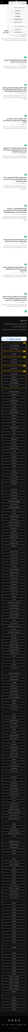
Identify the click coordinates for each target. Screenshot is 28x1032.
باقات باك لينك (14, 498)
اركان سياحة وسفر (14, 386)
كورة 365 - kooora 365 (14, 894)
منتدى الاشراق (14, 519)
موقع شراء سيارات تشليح (14, 809)
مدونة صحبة (14, 475)
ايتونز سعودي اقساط (14, 569)
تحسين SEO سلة (14, 363)
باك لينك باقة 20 (14, 685)
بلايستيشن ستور (14, 641)
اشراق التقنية (14, 394)
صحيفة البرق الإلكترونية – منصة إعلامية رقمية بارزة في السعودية (15, 329)
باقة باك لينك (14, 360)
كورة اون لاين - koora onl (14, 889)
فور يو (14, 620)
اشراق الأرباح (14, 484)
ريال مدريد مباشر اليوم (14, 841)
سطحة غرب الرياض (14, 792)
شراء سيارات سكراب (14, 803)
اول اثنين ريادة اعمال (14, 345)
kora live (14, 906)
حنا (14, 659)
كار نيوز (14, 424)
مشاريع (14, 703)
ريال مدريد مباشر (14, 726)
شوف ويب (14, 406)
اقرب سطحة (14, 797)
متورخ (14, 433)
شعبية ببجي (14, 635)
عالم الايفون (14, 415)
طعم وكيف (14, 463)
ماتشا (14, 662)
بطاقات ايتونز (14, 638)
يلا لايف (14, 836)
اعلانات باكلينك (14, 709)
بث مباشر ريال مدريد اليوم (14, 833)
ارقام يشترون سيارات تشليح (14, 812)
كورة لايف (14, 909)
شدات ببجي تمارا (14, 554)
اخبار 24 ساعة (14, 540)
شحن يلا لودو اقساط (14, 572)
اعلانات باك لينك (14, 706)
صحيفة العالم (14, 546)
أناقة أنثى (14, 430)
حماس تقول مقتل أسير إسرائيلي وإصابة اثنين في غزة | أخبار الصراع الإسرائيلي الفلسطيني (15, 269)
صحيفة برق (14, 377)
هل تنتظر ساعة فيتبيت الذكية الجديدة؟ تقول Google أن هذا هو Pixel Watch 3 (15, 240)
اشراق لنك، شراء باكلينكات (14, 501)
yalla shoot (14, 717)
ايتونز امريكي (14, 566)
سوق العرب (14, 682)
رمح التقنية (14, 457)
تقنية (25, 57)
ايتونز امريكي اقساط (14, 614)
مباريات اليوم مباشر (14, 720)
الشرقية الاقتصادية (14, 412)
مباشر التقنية (14, 472)
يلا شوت (14, 714)
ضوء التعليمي (14, 374)
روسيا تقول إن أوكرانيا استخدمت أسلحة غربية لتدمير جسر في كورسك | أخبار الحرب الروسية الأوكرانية (15, 179)
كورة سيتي (14, 827)
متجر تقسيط (14, 584)
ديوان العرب (14, 700)
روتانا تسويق (14, 439)
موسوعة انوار (14, 481)
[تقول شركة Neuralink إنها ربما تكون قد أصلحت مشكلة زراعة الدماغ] (14, 50)
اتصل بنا (3, 1024)
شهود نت (14, 466)
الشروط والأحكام (19, 1024)
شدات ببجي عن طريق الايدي (14, 602)
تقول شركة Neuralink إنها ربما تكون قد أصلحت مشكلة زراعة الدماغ (15, 61)
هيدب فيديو (14, 454)
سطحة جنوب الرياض (14, 795)
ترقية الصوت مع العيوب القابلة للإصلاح (20, 327)
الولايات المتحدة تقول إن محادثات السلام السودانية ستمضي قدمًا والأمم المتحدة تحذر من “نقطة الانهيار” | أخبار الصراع (14, 298)
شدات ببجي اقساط (14, 551)
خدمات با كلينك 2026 (14, 694)
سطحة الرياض (14, 777)
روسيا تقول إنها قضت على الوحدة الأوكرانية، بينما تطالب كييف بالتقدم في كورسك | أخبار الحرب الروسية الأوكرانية (15, 210)
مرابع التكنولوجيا (14, 400)
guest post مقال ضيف (14, 679)
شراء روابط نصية (14, 495)
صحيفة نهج (14, 421)
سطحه (14, 780)
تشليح (14, 800)
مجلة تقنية (14, 531)
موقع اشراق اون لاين (14, 383)
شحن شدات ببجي (14, 623)
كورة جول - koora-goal (14, 865)
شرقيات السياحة (14, 478)
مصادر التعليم (14, 528)
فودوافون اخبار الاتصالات (14, 507)
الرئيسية (25, 1024)
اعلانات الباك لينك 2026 (14, 522)
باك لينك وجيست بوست (14, 525)
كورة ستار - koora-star (14, 862)
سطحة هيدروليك (14, 786)
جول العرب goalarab (14, 830)
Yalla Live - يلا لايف (14, 886)
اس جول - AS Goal (14, 897)
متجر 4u (14, 599)
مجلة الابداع (14, 442)
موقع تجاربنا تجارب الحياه (14, 697)
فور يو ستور (14, 596)
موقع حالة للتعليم (14, 537)
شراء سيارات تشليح (14, 806)
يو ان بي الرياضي (14, 534)
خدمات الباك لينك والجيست (14, 673)
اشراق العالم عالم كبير (14, 516)
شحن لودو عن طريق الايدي (14, 632)
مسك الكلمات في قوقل (14, 391)
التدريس (14, 513)
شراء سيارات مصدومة (14, 815)
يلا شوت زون (14, 1003)
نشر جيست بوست (14, 676)
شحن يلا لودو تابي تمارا (14, 608)
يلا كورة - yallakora (14, 892)
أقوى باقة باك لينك (14, 691)
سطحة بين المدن (14, 783)
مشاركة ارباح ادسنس (14, 348)
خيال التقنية (14, 403)
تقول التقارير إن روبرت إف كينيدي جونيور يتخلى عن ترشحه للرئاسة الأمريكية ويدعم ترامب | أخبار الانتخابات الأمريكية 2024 (14, 89)
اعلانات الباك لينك (14, 504)
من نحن (7, 1024)
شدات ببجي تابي (14, 560)
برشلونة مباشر (14, 723)
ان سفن (14, 397)
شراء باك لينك (14, 489)
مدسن (14, 436)
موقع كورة (14, 947)
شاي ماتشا (14, 665)
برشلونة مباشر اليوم (14, 844)
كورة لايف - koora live (14, 977)
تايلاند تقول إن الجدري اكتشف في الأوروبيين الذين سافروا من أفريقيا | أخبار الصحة (15, 120)
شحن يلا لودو (14, 629)
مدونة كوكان (14, 418)
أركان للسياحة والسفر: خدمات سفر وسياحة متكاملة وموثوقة (15, 324)
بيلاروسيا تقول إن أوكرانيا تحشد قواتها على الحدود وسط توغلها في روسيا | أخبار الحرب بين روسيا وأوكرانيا (15, 150)
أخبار (25, 85)
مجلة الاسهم (14, 409)
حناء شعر (14, 656)
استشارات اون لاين (14, 448)
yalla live (14, 853)
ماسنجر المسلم (14, 368)
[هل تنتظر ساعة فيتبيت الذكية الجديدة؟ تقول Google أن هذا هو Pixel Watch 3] (14, 230)
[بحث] (2, 2)
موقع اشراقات (14, 380)
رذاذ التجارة (14, 460)
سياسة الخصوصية (12, 1024)
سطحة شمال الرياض (14, 789)
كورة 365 (14, 824)
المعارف (14, 451)
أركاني (14, 469)
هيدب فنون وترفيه (14, 543)
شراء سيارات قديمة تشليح (14, 818)
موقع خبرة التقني (14, 427)
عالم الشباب (14, 354)
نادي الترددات (14, 445)
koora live (14, 874)
